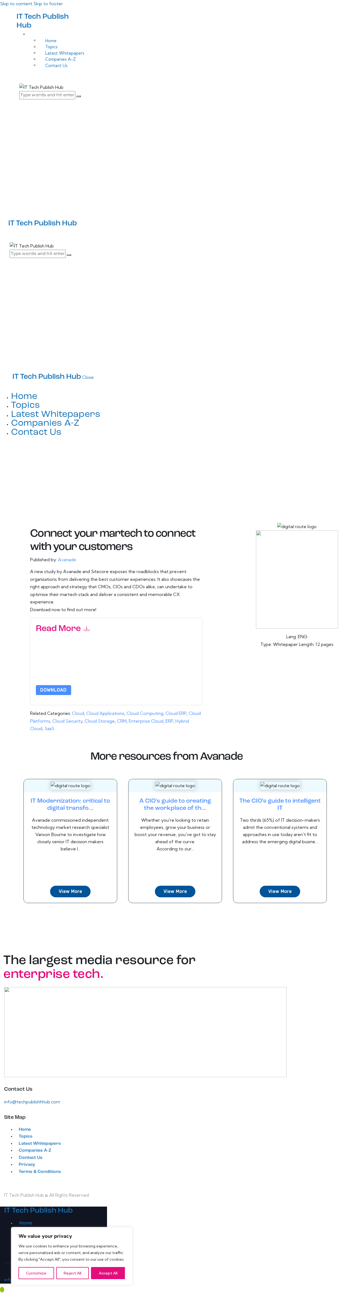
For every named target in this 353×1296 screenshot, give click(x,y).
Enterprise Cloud (146, 721)
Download (53, 690)
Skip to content (16, 3)
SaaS (49, 728)
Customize (36, 1273)
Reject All (72, 1273)
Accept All (108, 1273)
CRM (122, 721)
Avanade (67, 559)
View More (70, 891)
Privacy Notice (49, 670)
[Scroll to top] (2, 1289)
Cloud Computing (145, 713)
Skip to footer (48, 3)
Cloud (78, 713)
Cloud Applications (105, 713)
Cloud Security (67, 721)
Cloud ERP (175, 713)
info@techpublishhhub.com (32, 1102)
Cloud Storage (100, 721)
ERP (169, 721)
